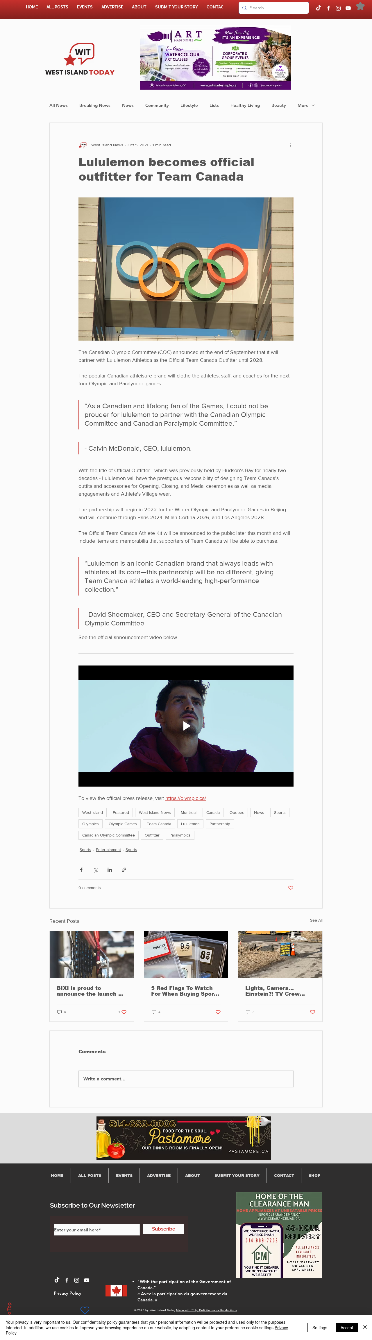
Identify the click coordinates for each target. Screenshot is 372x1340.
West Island (92, 812)
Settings (319, 1327)
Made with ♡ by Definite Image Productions (206, 1310)
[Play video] (186, 725)
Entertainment (108, 849)
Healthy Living (245, 105)
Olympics (90, 823)
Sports (280, 812)
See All (316, 920)
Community (157, 105)
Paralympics (180, 835)
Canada (213, 812)
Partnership (220, 823)
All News (58, 105)
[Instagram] (338, 8)
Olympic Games (123, 823)
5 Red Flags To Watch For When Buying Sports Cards (185, 991)
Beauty (278, 105)
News (128, 105)
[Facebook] (328, 8)
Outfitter (152, 835)
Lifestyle (189, 105)
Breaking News (94, 105)
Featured (121, 812)
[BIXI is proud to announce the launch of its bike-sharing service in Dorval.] (92, 954)
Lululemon (190, 823)
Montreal (188, 812)
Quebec (237, 812)
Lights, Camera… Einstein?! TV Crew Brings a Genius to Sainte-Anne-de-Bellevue (280, 991)
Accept (347, 1327)
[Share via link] (124, 870)
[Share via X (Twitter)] (95, 870)
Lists (214, 105)
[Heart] (85, 1310)
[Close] (365, 1327)
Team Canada (159, 823)
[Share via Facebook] (81, 870)
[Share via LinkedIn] (109, 870)
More (303, 105)
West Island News (155, 812)
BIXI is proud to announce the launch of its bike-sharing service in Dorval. (90, 991)
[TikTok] (318, 8)
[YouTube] (348, 8)
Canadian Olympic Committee (108, 835)
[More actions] (290, 144)
